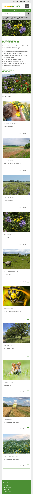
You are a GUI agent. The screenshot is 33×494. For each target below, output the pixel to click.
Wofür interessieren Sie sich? (22, 11)
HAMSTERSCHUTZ (9, 382)
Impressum (15, 1)
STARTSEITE (6, 17)
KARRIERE (7, 489)
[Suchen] (28, 14)
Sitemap (28, 1)
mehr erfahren (23, 133)
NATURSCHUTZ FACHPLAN (11, 123)
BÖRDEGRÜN (7, 487)
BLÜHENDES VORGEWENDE (11, 456)
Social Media (7, 491)
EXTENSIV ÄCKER (8, 160)
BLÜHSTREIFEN (8, 345)
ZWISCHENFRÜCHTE (9, 234)
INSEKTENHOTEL (8, 308)
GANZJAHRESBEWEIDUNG (11, 271)
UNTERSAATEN (8, 419)
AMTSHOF (7, 485)
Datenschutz (22, 1)
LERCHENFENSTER (9, 197)
